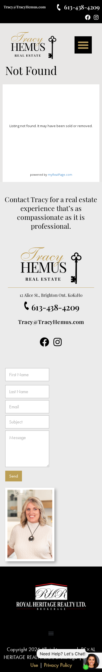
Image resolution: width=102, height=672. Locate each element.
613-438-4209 (81, 7)
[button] (83, 45)
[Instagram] (96, 17)
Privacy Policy (58, 665)
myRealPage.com (60, 174)
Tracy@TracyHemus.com (25, 6)
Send (13, 476)
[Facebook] (87, 17)
